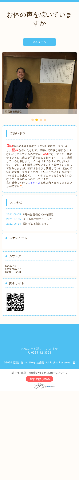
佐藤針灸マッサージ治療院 (28, 362)
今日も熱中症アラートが (37, 219)
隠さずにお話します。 (36, 223)
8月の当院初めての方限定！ (39, 214)
